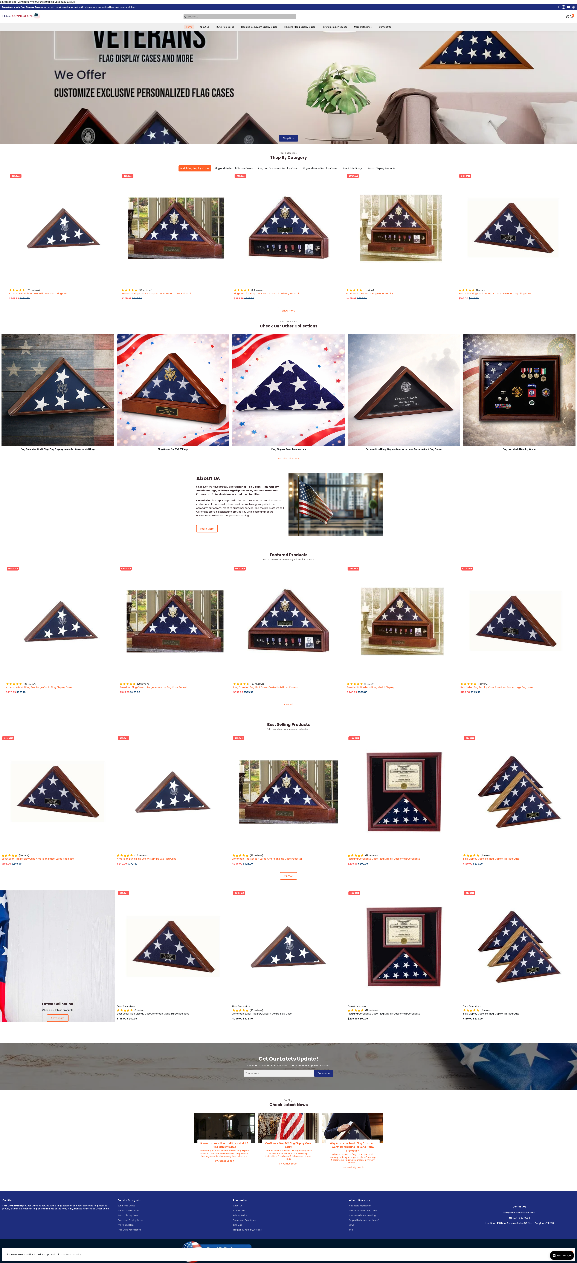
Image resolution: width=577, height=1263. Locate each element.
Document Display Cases (130, 1220)
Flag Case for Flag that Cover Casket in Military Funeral (266, 293)
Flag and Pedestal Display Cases (234, 168)
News (351, 1225)
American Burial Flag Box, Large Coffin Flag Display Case (39, 687)
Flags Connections (18, 286)
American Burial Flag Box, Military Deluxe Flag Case (38, 293)
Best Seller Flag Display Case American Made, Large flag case (495, 293)
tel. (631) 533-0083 (519, 1217)
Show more (288, 310)
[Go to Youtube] (568, 7)
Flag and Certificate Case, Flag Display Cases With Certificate (384, 859)
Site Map (237, 1225)
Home (189, 26)
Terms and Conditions (244, 1220)
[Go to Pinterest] (573, 7)
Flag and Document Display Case (277, 168)
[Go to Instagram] (563, 7)
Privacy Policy (240, 1215)
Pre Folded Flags (352, 168)
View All (288, 704)
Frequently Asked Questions (247, 1229)
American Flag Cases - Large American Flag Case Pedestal (156, 293)
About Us (204, 26)
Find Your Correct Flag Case (363, 1210)
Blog (351, 1229)
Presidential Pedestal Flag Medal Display (370, 293)
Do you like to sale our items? (364, 1220)
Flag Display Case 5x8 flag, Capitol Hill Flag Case (491, 859)
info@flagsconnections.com (519, 1212)
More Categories (363, 26)
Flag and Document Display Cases (259, 26)
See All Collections (288, 458)
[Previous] (14, 227)
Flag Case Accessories (129, 1229)
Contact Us (385, 26)
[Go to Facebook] (558, 7)
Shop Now (288, 138)
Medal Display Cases (128, 1210)
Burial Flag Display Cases (194, 168)
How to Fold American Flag (362, 1215)
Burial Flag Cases (225, 26)
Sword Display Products (335, 26)
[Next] (113, 227)
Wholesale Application (360, 1205)
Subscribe (324, 1073)
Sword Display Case (128, 1215)
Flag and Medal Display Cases (299, 26)
